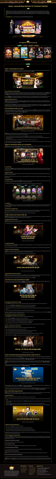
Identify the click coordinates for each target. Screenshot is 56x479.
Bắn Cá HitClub (23, 470)
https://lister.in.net (9, 16)
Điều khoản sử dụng (32, 470)
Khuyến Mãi (43, 1)
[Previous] (4, 50)
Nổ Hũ (39, 1)
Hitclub (6, 1)
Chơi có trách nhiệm (32, 469)
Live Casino (21, 1)
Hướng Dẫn (10, 1)
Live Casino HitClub (24, 469)
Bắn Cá (34, 1)
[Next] (52, 50)
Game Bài (16, 1)
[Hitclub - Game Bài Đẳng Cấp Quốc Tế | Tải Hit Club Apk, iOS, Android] (28, 1)
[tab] (19, 45)
